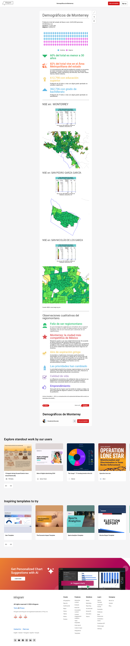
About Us (111, 600)
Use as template (114, 3)
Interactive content (77, 601)
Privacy (22, 608)
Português (26, 632)
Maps (64, 608)
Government (89, 608)
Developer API (101, 623)
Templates (77, 633)
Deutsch (20, 632)
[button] (62, 50)
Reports (65, 603)
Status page (100, 626)
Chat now (26, 629)
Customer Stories (99, 605)
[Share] (94, 17)
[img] (65, 36)
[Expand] (94, 12)
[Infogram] (7, 3)
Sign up (124, 3)
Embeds (77, 605)
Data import (78, 625)
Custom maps (78, 628)
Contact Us (17, 629)
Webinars (99, 612)
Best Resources (100, 615)
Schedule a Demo (100, 619)
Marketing (88, 603)
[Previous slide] (6, 486)
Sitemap (99, 628)
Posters (65, 619)
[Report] (94, 21)
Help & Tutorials (99, 601)
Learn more (18, 578)
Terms (16, 608)
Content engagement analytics (78, 616)
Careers (111, 603)
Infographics (66, 600)
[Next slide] (10, 486)
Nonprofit (88, 611)
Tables (65, 614)
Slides (65, 616)
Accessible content (78, 611)
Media (87, 600)
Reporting (88, 606)
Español (32, 632)
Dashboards (66, 606)
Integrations (78, 630)
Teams (88, 616)
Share (46, 405)
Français (37, 632)
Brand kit (77, 607)
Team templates (77, 621)
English (16, 632)
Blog (110, 606)
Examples (99, 609)
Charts (65, 611)
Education (88, 614)
